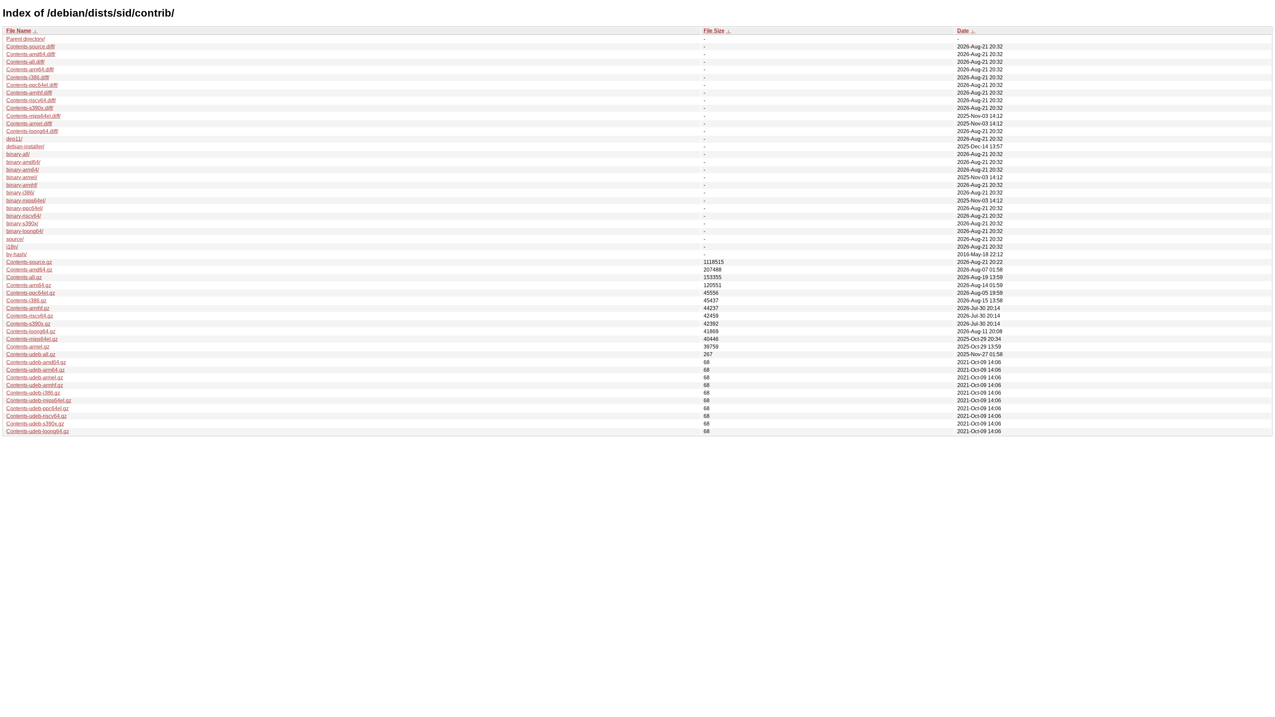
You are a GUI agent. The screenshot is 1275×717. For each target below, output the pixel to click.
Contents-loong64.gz (30, 331)
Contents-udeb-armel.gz (34, 377)
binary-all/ (18, 154)
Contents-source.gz (29, 262)
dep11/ (14, 139)
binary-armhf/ (21, 185)
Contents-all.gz (24, 277)
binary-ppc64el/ (24, 208)
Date (963, 31)
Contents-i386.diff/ (27, 77)
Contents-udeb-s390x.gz (35, 424)
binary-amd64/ (23, 162)
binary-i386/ (20, 193)
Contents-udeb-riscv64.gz (36, 416)
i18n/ (12, 247)
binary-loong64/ (24, 231)
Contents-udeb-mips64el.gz (38, 400)
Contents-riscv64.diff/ (31, 100)
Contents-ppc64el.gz (30, 293)
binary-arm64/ (22, 170)
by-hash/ (16, 254)
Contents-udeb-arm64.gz (35, 370)
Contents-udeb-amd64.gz (36, 362)
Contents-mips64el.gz (32, 339)
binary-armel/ (21, 177)
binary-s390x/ (22, 223)
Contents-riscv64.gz (29, 316)
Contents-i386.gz (26, 300)
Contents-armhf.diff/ (29, 93)
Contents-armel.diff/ (29, 123)
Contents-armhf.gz (27, 308)
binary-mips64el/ (25, 200)
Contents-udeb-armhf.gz (34, 385)
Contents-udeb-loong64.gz (37, 431)
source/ (15, 239)
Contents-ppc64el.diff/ (32, 85)
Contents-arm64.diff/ (30, 69)
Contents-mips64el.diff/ (33, 116)
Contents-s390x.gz (28, 324)
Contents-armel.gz (27, 347)
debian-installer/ (25, 146)
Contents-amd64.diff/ (30, 54)
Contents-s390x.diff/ (29, 108)
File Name (18, 31)
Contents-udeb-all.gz (30, 354)
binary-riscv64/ (23, 216)
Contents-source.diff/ (30, 46)
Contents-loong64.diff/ (32, 131)
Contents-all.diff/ (25, 62)
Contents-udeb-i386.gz (33, 393)
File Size (714, 31)
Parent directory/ (25, 39)
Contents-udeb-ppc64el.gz (37, 408)
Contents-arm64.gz (28, 285)
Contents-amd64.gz (29, 270)
